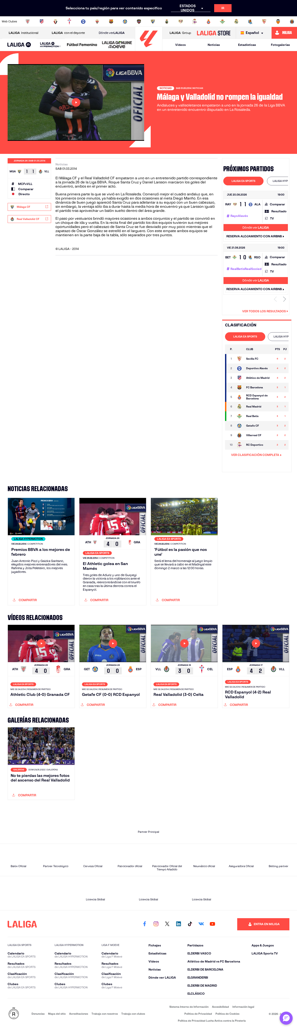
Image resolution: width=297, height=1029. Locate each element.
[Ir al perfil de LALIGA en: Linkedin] (178, 924)
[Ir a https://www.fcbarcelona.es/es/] (111, 21)
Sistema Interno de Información (189, 1006)
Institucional (23, 33)
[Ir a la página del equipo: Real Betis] (239, 416)
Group (180, 33)
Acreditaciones (78, 1013)
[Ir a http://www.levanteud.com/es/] (139, 21)
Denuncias (38, 1013)
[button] (19, 45)
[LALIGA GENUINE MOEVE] (117, 45)
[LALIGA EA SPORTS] (19, 45)
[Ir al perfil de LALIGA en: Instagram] (156, 924)
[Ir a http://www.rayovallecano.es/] (180, 21)
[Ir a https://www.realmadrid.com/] (236, 21)
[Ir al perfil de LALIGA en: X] (167, 924)
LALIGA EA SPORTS (243, 181)
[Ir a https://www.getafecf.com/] (125, 21)
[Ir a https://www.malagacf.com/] (153, 21)
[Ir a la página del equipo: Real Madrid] (239, 406)
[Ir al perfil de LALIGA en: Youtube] (212, 924)
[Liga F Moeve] (82, 45)
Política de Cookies (227, 1013)
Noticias (214, 45)
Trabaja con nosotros (105, 1013)
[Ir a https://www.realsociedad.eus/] (250, 21)
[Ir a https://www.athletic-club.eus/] (27, 21)
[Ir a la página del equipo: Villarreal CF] (239, 435)
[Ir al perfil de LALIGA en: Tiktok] (190, 924)
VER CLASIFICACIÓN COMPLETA (255, 455)
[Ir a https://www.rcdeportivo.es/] (194, 21)
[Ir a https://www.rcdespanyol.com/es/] (208, 21)
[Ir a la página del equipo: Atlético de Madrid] (239, 378)
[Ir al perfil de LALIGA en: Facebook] (144, 924)
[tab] (243, 181)
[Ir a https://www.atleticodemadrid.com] (41, 21)
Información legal (243, 1006)
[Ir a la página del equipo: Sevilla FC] (239, 359)
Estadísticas (247, 45)
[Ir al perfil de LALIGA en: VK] (201, 924)
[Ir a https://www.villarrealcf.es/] (292, 21)
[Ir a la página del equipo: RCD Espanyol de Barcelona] (239, 397)
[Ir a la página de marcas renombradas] (13, 1013)
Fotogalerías (280, 45)
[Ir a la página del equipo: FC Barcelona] (239, 387)
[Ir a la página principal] (148, 49)
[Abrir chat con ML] (286, 1018)
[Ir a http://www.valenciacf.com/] (278, 21)
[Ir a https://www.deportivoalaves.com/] (83, 21)
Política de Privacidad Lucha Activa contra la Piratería (212, 1020)
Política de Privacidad (198, 1013)
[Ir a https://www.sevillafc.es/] (264, 21)
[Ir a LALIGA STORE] (213, 33)
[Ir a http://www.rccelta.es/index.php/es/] (69, 21)
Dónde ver (112, 33)
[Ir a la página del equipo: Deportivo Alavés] (239, 368)
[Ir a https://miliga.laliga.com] (284, 33)
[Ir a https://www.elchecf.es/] (97, 21)
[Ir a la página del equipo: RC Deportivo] (239, 445)
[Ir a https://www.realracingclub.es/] (167, 21)
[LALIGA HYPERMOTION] (50, 45)
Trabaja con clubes (133, 1013)
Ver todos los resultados (264, 311)
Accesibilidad (220, 1006)
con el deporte (68, 33)
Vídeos (180, 45)
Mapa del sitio (57, 1013)
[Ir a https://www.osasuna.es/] (55, 21)
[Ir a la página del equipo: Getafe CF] (239, 425)
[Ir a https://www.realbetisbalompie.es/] (222, 21)
